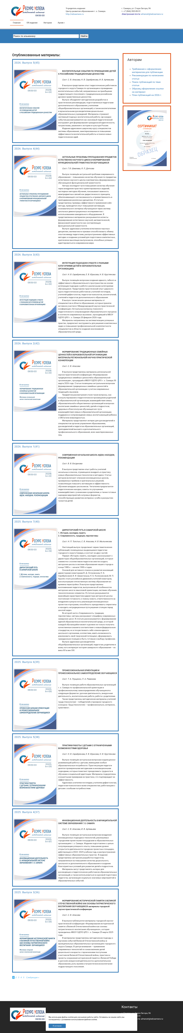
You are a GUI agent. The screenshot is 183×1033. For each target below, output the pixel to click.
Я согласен (57, 1026)
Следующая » (32, 977)
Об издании (32, 22)
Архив (61, 22)
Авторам (47, 22)
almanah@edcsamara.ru (152, 14)
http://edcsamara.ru (75, 14)
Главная (17, 22)
